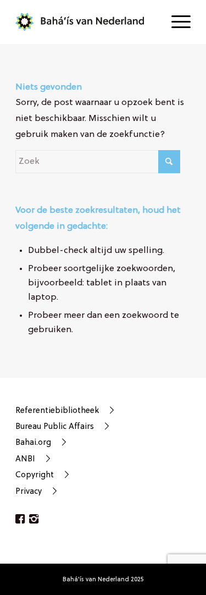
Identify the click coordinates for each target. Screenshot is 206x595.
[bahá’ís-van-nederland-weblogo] (85, 22)
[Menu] (175, 22)
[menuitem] (175, 22)
